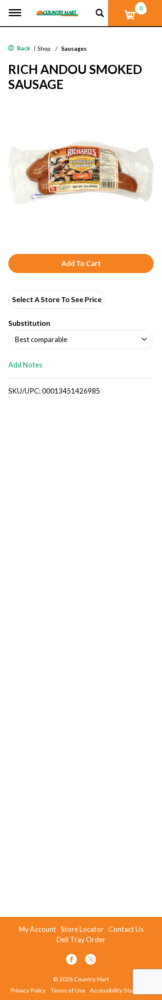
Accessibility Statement (121, 990)
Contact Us (126, 929)
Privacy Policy (28, 990)
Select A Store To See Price (57, 299)
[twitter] (90, 960)
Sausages (74, 48)
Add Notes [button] (25, 365)
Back (23, 48)
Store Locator (82, 929)
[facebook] (71, 960)
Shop (44, 48)
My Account (37, 929)
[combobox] (81, 339)
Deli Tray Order (81, 940)
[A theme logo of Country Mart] (57, 8)
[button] (81, 263)
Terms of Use (67, 990)
